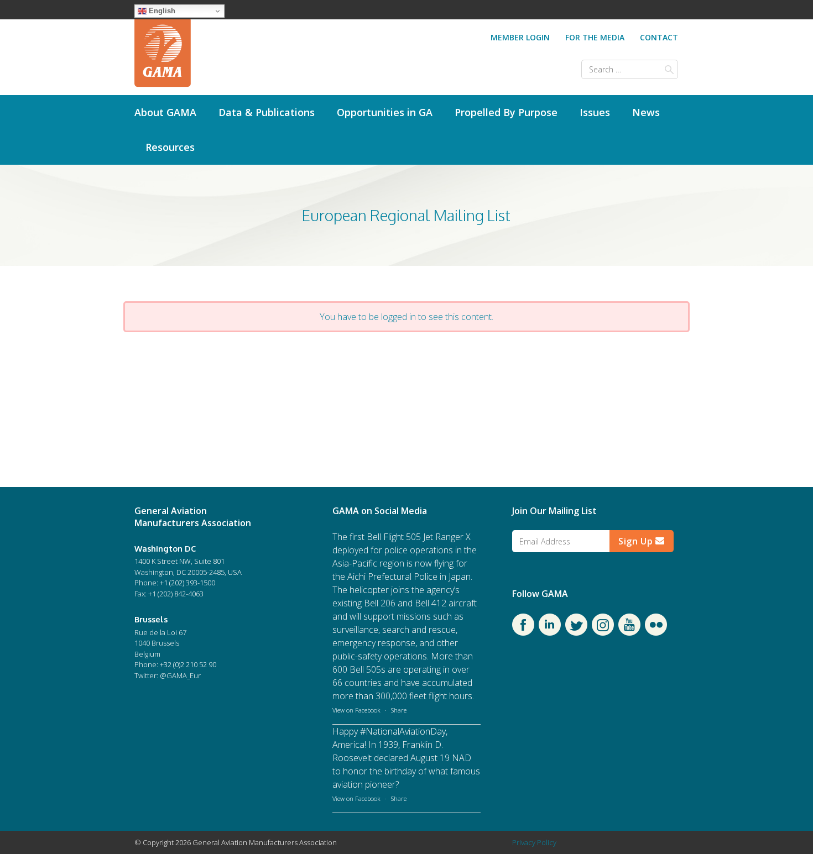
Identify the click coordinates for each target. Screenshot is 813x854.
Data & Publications (266, 112)
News (646, 112)
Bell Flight (385, 537)
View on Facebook (356, 710)
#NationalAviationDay (403, 731)
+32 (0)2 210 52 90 (188, 664)
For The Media (594, 37)
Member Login (520, 37)
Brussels (151, 619)
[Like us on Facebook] (523, 632)
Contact (659, 37)
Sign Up (636, 541)
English (161, 11)
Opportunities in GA (384, 112)
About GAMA (165, 112)
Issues (595, 112)
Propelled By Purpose (506, 112)
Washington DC (165, 548)
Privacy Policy (534, 842)
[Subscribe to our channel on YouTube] (629, 632)
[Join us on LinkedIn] (550, 632)
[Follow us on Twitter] (576, 632)
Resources (170, 147)
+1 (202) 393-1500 (187, 583)
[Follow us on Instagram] (603, 632)
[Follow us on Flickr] (656, 632)
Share (398, 710)
